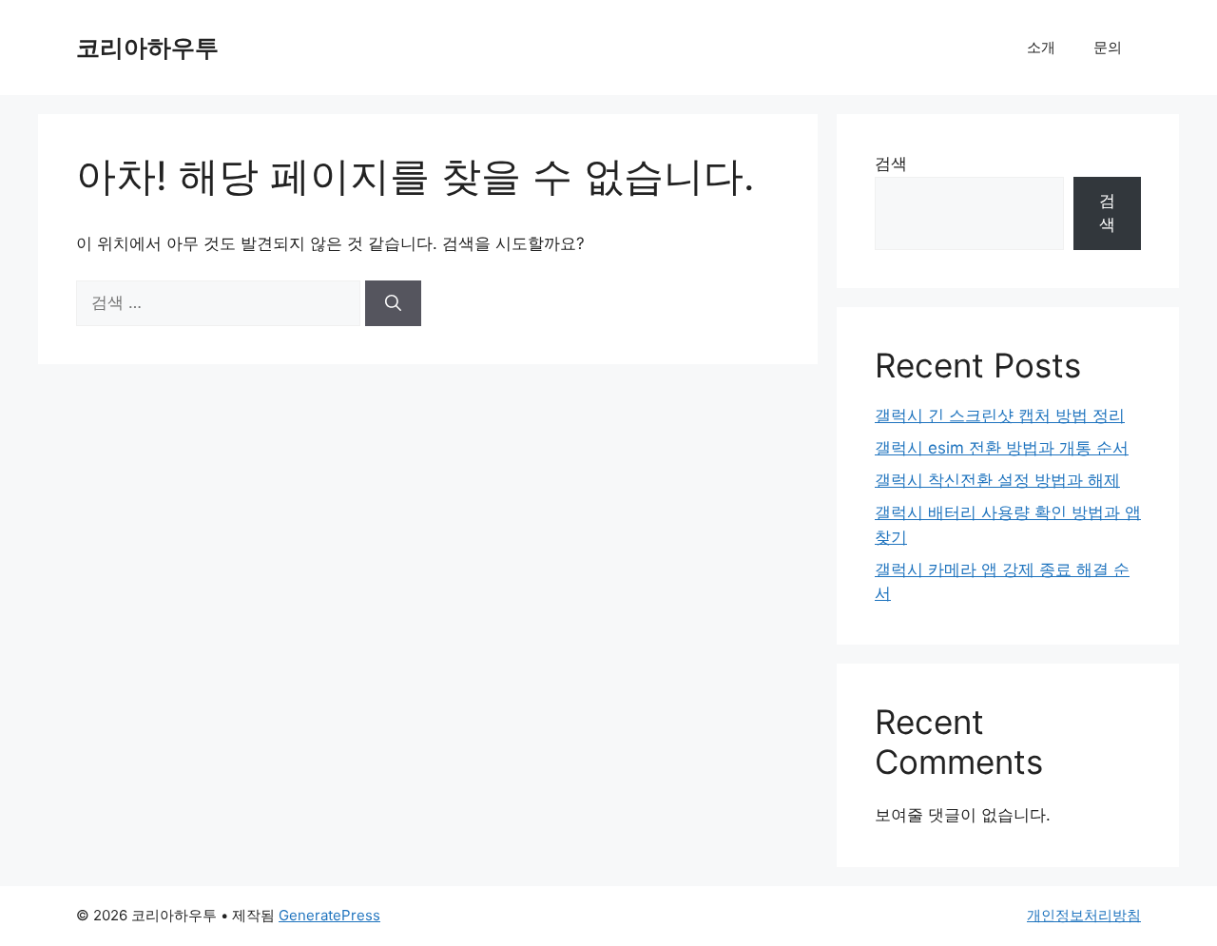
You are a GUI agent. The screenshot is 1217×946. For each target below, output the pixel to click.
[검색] (393, 303)
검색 (891, 163)
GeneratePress (329, 915)
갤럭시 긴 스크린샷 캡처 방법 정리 (1000, 415)
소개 (1041, 47)
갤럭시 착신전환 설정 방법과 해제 (997, 480)
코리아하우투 (147, 47)
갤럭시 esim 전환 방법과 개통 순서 (1002, 447)
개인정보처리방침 (1084, 915)
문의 (1107, 47)
